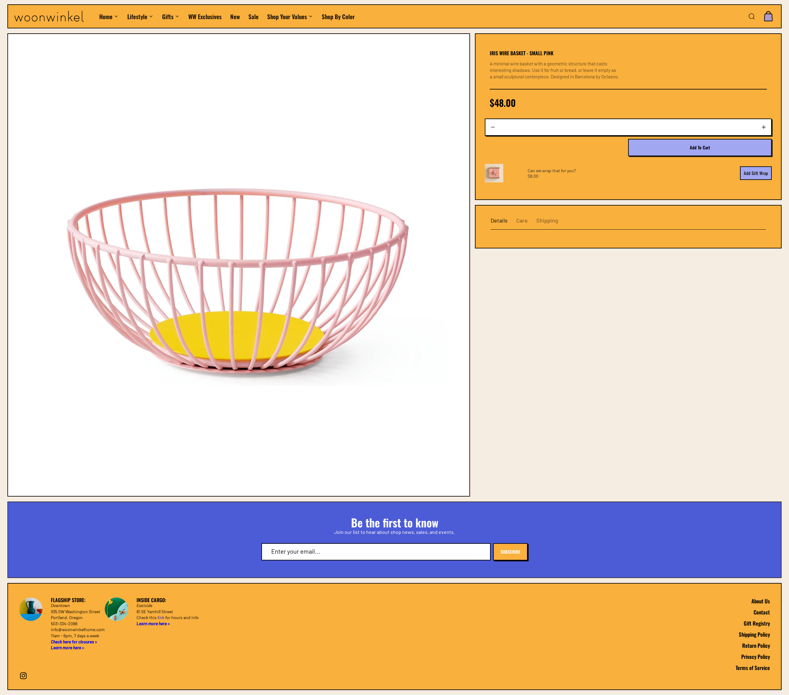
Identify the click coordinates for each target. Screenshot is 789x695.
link (160, 617)
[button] (751, 16)
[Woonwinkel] (53, 16)
